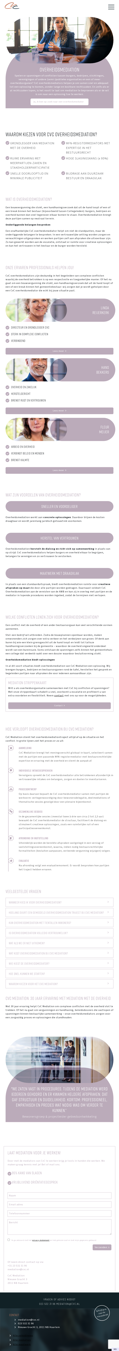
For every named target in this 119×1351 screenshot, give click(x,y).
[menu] (111, 7)
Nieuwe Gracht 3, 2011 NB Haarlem (39, 1327)
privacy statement (40, 1240)
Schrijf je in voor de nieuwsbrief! (102, 1313)
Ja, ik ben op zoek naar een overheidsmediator (58, 101)
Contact (58, 705)
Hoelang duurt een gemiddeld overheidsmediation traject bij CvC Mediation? (56, 912)
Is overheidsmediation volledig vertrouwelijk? (38, 933)
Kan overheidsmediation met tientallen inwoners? (40, 923)
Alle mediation (22, 1340)
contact (59, 695)
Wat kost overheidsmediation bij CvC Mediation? (38, 953)
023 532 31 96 (47, 1303)
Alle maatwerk (22, 1344)
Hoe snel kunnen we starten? (27, 974)
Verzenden (101, 1247)
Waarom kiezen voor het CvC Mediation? (33, 984)
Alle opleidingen (23, 1335)
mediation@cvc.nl (68, 1303)
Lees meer (58, 351)
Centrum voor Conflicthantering (12, 6)
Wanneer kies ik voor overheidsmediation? (35, 902)
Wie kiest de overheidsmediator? (29, 963)
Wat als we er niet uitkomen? (27, 943)
